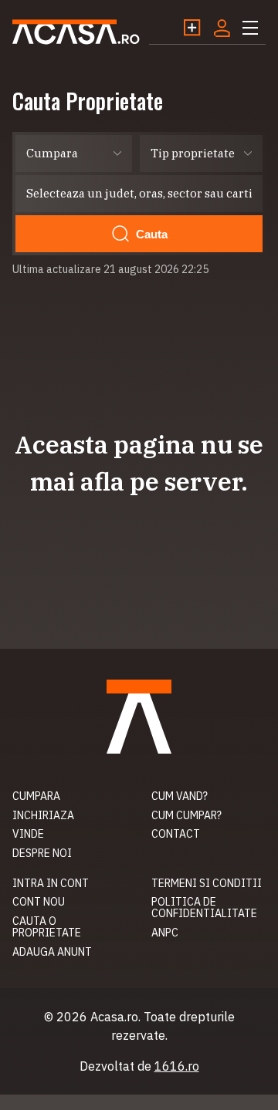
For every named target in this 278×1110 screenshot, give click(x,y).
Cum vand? (179, 796)
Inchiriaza (43, 815)
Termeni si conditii (206, 883)
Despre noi (42, 853)
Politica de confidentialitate (204, 907)
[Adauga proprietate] (198, 27)
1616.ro (176, 1066)
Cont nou (38, 902)
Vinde (28, 834)
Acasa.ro (76, 32)
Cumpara (36, 796)
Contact (175, 834)
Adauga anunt (52, 952)
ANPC (164, 933)
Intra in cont (50, 883)
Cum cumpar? (186, 815)
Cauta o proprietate (46, 927)
